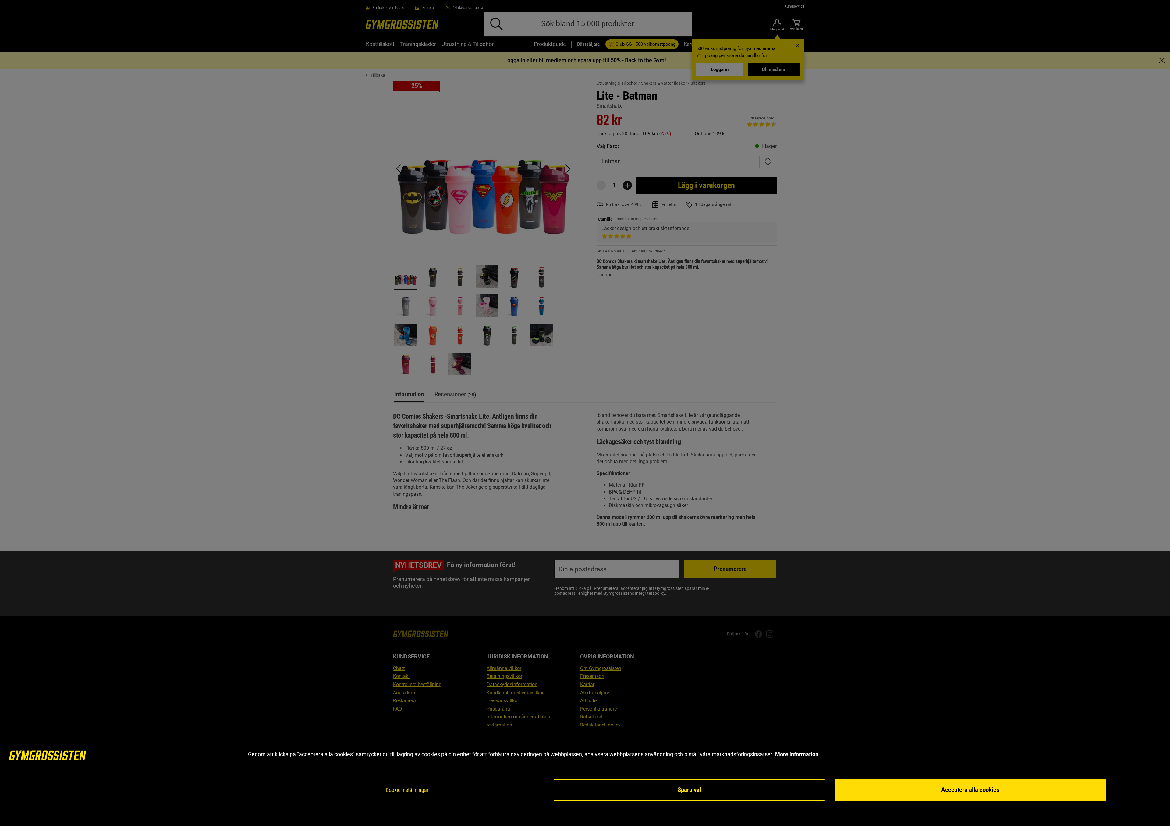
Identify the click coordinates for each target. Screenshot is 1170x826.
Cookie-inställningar (407, 790)
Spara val (689, 789)
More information (796, 754)
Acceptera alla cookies (970, 789)
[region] (585, 776)
